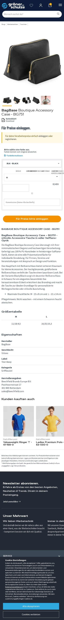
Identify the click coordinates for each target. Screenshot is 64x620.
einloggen (43, 136)
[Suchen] (58, 14)
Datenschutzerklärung (14, 587)
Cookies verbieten (31, 614)
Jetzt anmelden (10, 501)
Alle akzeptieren (31, 606)
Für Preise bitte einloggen (32, 218)
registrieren (10, 139)
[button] (32, 163)
